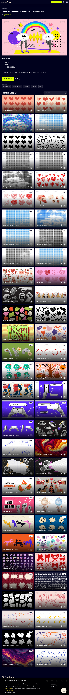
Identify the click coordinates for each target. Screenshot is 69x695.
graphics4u (7, 15)
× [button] (67, 679)
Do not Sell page (9, 690)
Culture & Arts (17, 86)
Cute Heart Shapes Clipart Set (12, 110)
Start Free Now (56, 2)
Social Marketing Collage (43, 473)
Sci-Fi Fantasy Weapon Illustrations (13, 454)
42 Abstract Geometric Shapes (45, 549)
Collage (34, 86)
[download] (31, 110)
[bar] (67, 2)
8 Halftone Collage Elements (44, 435)
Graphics (4, 8)
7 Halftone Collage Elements (11, 301)
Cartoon (26, 86)
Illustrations (6, 86)
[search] (63, 2)
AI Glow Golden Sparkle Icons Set (46, 626)
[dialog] (34, 686)
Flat (40, 86)
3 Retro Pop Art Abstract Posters (13, 397)
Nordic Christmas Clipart (43, 492)
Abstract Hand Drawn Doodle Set (46, 320)
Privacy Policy (8, 688)
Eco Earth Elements (9, 378)
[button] (24, 693)
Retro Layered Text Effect (10, 339)
